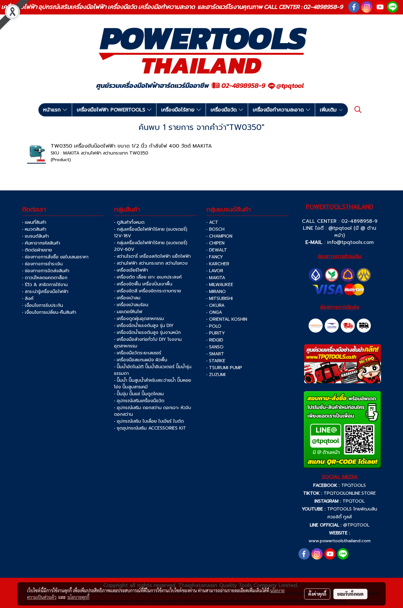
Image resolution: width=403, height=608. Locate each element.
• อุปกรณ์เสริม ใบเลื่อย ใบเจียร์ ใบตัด (149, 421)
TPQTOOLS (353, 485)
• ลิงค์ (27, 298)
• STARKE (215, 360)
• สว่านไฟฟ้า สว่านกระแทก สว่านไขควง (151, 263)
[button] (358, 109)
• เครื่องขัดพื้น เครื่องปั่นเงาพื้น (143, 284)
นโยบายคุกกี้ (78, 597)
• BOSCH (215, 229)
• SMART (215, 354)
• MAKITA (215, 277)
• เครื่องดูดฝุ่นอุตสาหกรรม (139, 318)
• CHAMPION (219, 236)
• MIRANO (216, 291)
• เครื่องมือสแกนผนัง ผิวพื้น (140, 360)
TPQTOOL (354, 501)
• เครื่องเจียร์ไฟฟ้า (131, 270)
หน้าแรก (53, 110)
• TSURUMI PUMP (224, 367)
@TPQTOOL (356, 525)
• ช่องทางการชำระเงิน (42, 264)
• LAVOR (214, 270)
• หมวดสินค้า (34, 229)
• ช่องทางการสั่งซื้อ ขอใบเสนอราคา (55, 257)
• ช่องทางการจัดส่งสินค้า (45, 270)
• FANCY (214, 257)
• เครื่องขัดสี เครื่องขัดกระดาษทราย (147, 291)
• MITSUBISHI (219, 298)
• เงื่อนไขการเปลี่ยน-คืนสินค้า (49, 312)
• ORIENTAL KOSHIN (226, 319)
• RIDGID (214, 340)
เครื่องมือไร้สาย (178, 110)
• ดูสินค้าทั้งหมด (129, 222)
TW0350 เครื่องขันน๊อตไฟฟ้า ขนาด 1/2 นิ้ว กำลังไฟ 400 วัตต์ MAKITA (131, 146)
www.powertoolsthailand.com (340, 541)
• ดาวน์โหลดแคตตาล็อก (44, 277)
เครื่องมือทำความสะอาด (279, 110)
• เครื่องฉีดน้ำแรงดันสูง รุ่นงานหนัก (147, 332)
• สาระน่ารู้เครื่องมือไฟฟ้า (45, 291)
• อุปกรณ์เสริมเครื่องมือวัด (139, 400)
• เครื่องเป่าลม (127, 298)
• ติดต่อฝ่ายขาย (37, 250)
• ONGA (214, 312)
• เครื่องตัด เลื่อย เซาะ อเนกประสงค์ (148, 277)
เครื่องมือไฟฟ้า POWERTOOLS (112, 110)
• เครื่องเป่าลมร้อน (131, 304)
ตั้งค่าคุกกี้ (317, 594)
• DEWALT (216, 250)
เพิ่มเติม (329, 110)
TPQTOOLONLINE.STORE (350, 493)
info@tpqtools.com (350, 242)
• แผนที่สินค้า (34, 222)
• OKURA (215, 305)
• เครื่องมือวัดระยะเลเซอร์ (137, 353)
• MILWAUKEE (219, 284)
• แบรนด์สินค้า (35, 236)
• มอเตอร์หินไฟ (128, 311)
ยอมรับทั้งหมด (350, 594)
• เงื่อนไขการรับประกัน (42, 305)
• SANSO (215, 347)
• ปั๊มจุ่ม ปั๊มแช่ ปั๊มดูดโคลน (139, 394)
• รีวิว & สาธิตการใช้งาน (45, 284)
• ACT (212, 222)
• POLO (213, 326)
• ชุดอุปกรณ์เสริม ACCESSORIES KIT (150, 428)
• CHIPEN (215, 243)
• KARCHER (217, 264)
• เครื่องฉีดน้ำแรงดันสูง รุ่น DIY (143, 325)
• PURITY (215, 333)
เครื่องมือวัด (225, 110)
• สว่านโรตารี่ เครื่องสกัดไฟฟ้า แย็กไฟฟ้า (152, 256)
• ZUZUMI (215, 374)
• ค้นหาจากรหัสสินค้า (41, 243)
